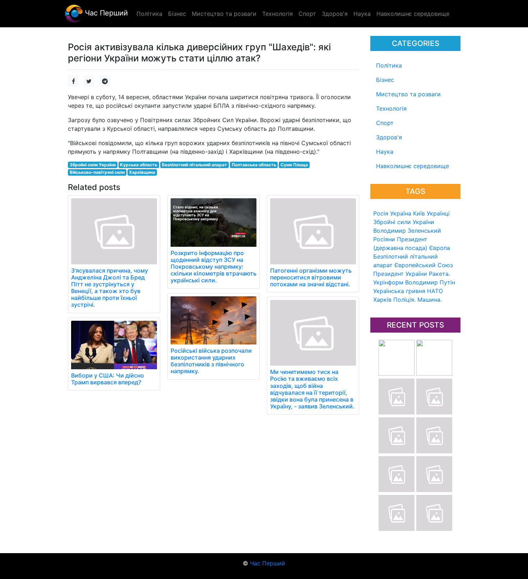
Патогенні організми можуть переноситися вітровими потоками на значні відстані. (311, 277)
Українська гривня (399, 291)
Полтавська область (254, 164)
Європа (439, 247)
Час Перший (105, 13)
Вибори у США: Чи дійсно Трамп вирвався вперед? (107, 379)
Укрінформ (388, 282)
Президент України (400, 273)
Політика (389, 65)
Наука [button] (362, 13)
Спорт (385, 122)
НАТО (435, 291)
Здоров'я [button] (335, 13)
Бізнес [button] (177, 13)
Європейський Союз (423, 265)
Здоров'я (389, 137)
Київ (419, 213)
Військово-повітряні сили (97, 172)
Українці (438, 213)
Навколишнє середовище (412, 166)
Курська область (138, 164)
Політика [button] (149, 13)
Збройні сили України (403, 222)
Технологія (391, 108)
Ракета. (439, 273)
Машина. (429, 299)
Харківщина (142, 172)
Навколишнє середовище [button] (412, 13)
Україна (400, 213)
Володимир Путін (430, 282)
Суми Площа (294, 164)
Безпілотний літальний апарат (194, 164)
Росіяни (384, 239)
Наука (384, 151)
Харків (382, 299)
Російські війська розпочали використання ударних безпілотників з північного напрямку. (211, 361)
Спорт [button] (307, 13)
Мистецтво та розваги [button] (224, 13)
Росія (380, 213)
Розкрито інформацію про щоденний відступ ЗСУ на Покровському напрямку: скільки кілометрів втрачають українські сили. (213, 266)
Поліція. (404, 299)
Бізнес (385, 79)
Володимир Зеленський (407, 230)
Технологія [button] (277, 13)
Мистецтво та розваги (408, 94)
